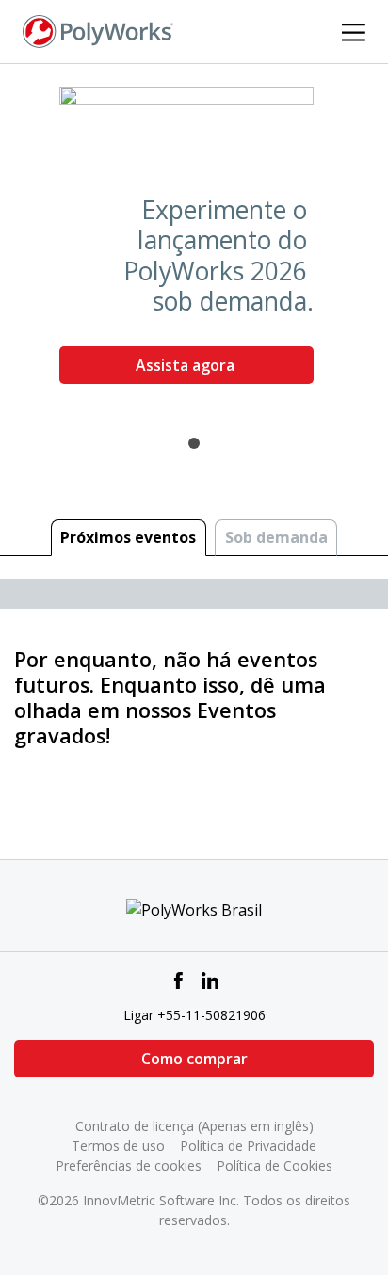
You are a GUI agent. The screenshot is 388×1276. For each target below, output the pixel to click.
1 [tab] (194, 443)
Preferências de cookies (129, 1165)
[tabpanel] (194, 243)
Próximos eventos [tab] (128, 537)
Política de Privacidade (248, 1146)
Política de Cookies (274, 1165)
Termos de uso (118, 1146)
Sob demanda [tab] (276, 537)
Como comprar (194, 1058)
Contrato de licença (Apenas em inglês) (194, 1126)
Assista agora (187, 365)
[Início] (98, 30)
